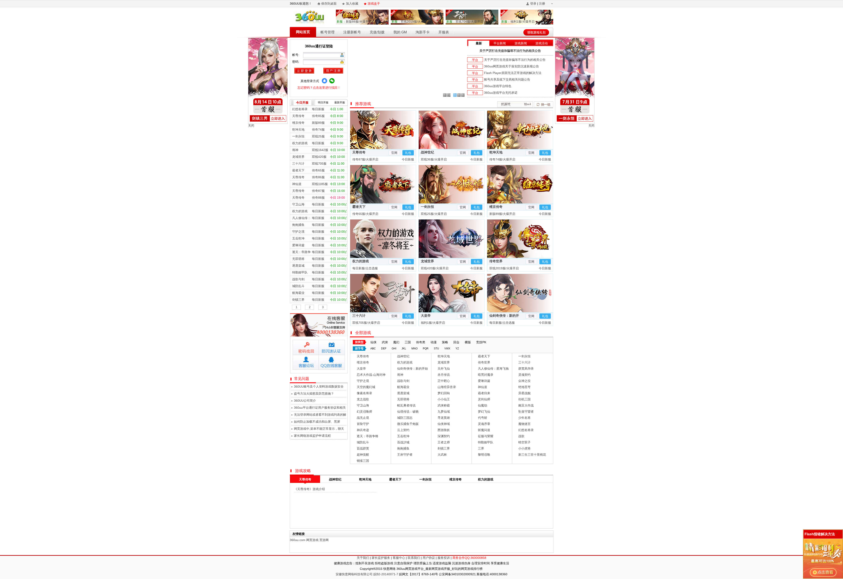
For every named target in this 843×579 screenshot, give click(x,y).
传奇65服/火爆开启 (364, 214)
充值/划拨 (377, 32)
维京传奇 (496, 207)
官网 (394, 153)
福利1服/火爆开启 (518, 21)
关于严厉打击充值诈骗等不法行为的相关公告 (510, 50)
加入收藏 (352, 3)
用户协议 (429, 557)
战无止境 (363, 417)
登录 (533, 3)
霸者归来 (484, 393)
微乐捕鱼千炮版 (408, 424)
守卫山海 (363, 405)
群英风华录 (526, 368)
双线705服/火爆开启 (365, 322)
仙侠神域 (444, 424)
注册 (542, 3)
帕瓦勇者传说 (406, 405)
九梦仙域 (444, 411)
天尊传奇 (359, 152)
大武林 (442, 454)
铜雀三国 (363, 460)
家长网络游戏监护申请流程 (312, 435)
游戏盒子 (374, 3)
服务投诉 (444, 557)
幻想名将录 (526, 430)
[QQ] (324, 80)
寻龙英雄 (444, 417)
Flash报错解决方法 (820, 534)
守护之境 (363, 381)
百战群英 (363, 448)
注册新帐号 (352, 32)
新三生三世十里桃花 (532, 454)
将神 (400, 374)
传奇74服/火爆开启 (501, 159)
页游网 (324, 540)
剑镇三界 (444, 448)
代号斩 (482, 417)
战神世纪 (427, 152)
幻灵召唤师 (364, 411)
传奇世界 (496, 261)
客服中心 (399, 557)
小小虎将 (524, 448)
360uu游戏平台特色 (497, 86)
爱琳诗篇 (484, 381)
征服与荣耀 (485, 436)
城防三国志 (404, 417)
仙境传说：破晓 (408, 411)
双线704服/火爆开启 (464, 21)
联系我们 (414, 557)
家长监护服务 (381, 557)
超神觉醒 (363, 454)
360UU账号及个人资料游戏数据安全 (319, 386)
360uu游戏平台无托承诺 (500, 92)
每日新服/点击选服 (364, 268)
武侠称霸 (444, 405)
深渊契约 (444, 436)
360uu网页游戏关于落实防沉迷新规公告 (511, 66)
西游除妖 (444, 430)
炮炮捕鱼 (403, 448)
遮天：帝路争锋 (367, 436)
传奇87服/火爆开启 (364, 159)
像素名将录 (364, 393)
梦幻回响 (444, 393)
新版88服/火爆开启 (354, 21)
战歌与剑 (403, 381)
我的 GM (400, 32)
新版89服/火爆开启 (501, 214)
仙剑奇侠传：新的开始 (412, 368)
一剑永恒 (427, 207)
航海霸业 (403, 387)
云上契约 (403, 430)
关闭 (251, 125)
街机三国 (524, 399)
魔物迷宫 (524, 424)
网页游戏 (312, 540)
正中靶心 (444, 381)
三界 (481, 448)
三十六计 (359, 315)
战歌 (521, 436)
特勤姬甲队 (485, 442)
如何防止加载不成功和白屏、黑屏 (317, 421)
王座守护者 (404, 454)
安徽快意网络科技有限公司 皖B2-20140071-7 (367, 574)
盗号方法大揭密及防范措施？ (314, 393)
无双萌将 (403, 399)
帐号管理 (328, 32)
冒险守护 (363, 424)
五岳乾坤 (403, 436)
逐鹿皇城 (403, 393)
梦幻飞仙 (484, 411)
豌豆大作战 (526, 405)
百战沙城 (403, 442)
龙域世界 (427, 261)
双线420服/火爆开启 (434, 268)
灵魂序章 (484, 424)
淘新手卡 (423, 32)
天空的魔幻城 (366, 387)
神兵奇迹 (363, 430)
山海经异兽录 (447, 387)
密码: (296, 61)
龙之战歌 (363, 399)
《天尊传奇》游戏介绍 (309, 489)
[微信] (332, 80)
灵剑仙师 (484, 399)
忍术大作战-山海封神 (371, 374)
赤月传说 (444, 374)
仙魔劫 (482, 405)
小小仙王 (444, 399)
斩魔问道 (484, 430)
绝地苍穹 (524, 387)
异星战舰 (524, 393)
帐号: (296, 55)
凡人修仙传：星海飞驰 (493, 368)
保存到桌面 (329, 3)
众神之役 (524, 381)
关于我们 (363, 557)
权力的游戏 (360, 261)
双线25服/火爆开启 (433, 214)
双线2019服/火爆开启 (410, 21)
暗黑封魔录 (485, 374)
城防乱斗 (363, 442)
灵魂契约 (524, 374)
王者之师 (444, 442)
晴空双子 (524, 442)
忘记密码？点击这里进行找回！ (318, 87)
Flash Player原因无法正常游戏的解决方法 (512, 73)
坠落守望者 (526, 411)
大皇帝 (426, 315)
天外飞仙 (444, 368)
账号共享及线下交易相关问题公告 (507, 79)
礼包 (408, 153)
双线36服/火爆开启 (433, 159)
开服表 (443, 32)
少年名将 (524, 417)
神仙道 (482, 387)
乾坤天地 (496, 152)
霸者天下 (359, 207)
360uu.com (297, 540)
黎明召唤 (484, 454)
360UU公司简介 (305, 400)
